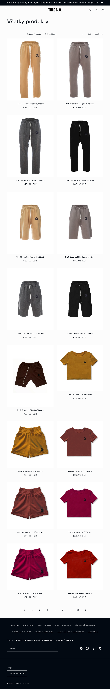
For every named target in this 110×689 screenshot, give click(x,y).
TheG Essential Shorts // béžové (30, 257)
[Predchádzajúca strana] (24, 610)
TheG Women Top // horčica (80, 395)
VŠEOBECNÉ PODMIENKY (86, 625)
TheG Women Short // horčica (30, 471)
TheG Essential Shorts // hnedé (30, 410)
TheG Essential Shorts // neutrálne (79, 257)
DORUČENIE (28, 625)
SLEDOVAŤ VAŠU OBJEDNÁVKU (71, 632)
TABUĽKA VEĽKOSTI (44, 632)
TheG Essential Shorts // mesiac (30, 333)
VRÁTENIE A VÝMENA (21, 632)
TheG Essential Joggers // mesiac (30, 180)
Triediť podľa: (35, 34)
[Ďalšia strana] (85, 610)
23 (78, 610)
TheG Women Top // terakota (79, 471)
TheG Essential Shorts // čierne (79, 333)
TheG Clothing (22, 683)
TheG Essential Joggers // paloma (79, 104)
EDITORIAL (93, 632)
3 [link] (47, 610)
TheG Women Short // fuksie (30, 593)
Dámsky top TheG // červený (79, 593)
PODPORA (15, 625)
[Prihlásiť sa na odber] (54, 648)
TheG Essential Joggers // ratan (30, 104)
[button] (6, 10)
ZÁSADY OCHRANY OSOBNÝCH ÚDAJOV (53, 625)
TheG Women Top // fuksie (79, 532)
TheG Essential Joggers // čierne (80, 180)
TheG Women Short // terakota (30, 532)
